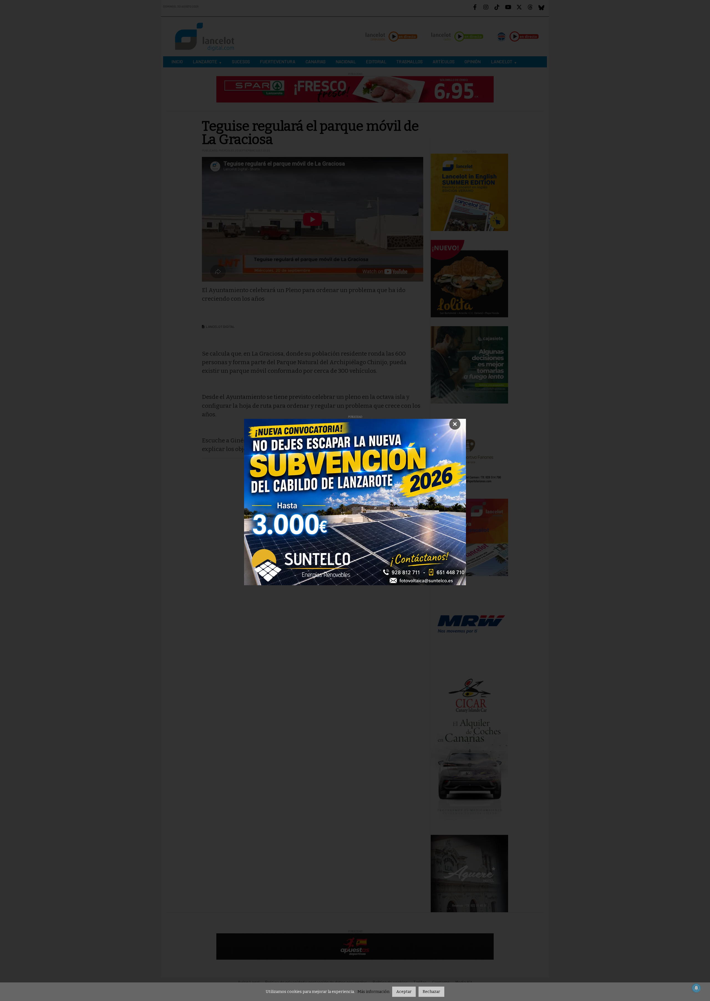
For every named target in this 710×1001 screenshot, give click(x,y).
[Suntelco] (355, 502)
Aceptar (404, 991)
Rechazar (431, 991)
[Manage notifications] (696, 988)
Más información (373, 991)
